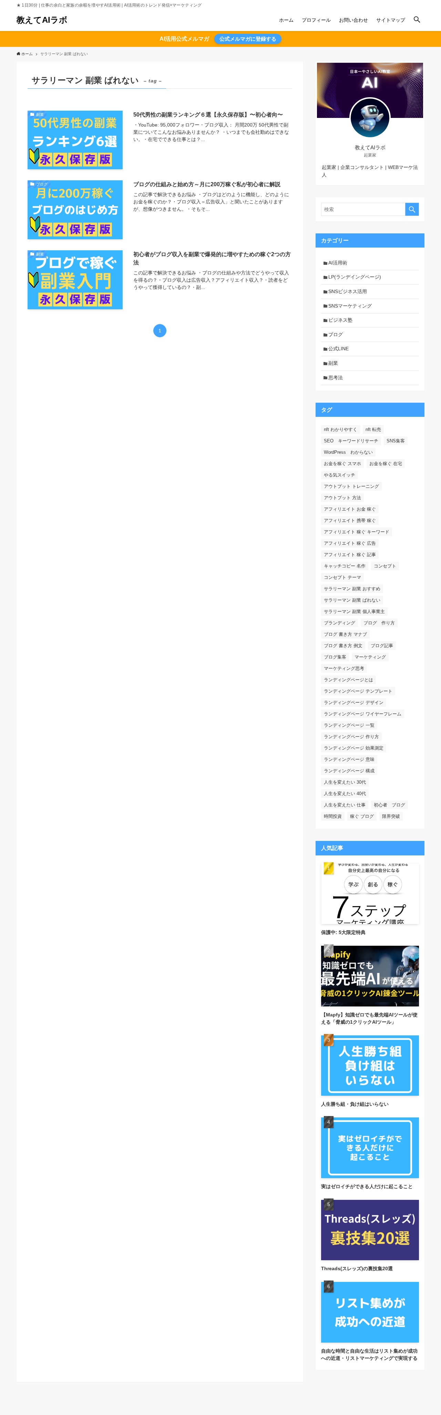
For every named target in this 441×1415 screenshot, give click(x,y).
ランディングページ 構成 (349, 770)
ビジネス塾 (340, 320)
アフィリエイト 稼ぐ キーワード (356, 531)
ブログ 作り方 (379, 622)
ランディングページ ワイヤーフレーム (362, 713)
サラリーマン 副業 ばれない (352, 600)
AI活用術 (337, 262)
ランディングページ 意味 (349, 759)
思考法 (335, 377)
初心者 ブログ (389, 804)
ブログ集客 (335, 657)
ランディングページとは (348, 679)
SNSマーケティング (350, 306)
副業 (333, 363)
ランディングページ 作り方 (351, 736)
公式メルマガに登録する (247, 39)
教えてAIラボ (42, 20)
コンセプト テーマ (342, 577)
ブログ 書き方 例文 (343, 645)
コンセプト (385, 566)
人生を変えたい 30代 (345, 782)
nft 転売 (373, 429)
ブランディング (339, 622)
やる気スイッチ (339, 475)
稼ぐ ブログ (362, 816)
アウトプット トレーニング (351, 486)
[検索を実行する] (412, 209)
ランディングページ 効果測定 (353, 748)
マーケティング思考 (344, 668)
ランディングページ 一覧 (349, 725)
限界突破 (391, 816)
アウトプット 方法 (342, 497)
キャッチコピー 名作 (345, 566)
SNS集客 (396, 440)
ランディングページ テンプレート (358, 691)
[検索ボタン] (416, 20)
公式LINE (338, 348)
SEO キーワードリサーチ (351, 440)
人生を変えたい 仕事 (345, 804)
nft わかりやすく (340, 429)
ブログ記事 (382, 645)
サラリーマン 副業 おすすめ (352, 588)
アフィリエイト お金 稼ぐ (350, 509)
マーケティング (370, 657)
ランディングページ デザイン (353, 702)
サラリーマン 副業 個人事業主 (354, 611)
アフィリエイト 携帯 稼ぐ (350, 520)
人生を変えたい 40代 (345, 793)
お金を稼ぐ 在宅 (385, 463)
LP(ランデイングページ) (354, 277)
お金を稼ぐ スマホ (342, 463)
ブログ (335, 334)
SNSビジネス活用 (347, 291)
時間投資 (333, 816)
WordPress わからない (348, 452)
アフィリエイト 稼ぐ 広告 (350, 543)
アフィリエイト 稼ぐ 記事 (350, 554)
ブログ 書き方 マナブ (345, 634)
